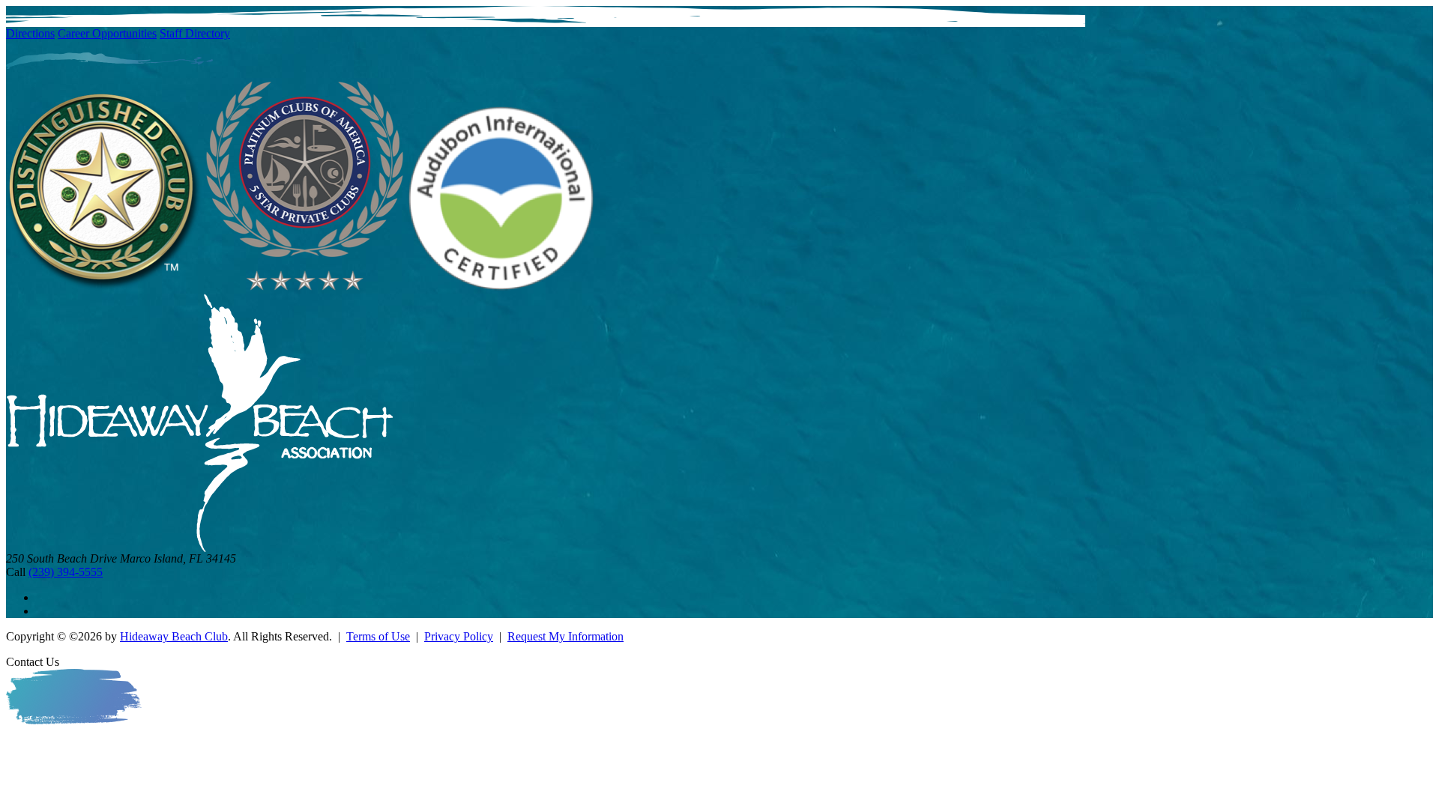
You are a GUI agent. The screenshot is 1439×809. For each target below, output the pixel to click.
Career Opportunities (107, 33)
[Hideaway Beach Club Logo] (199, 548)
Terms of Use (378, 636)
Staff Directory (195, 33)
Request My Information (565, 636)
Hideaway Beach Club (174, 636)
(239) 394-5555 (65, 572)
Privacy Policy (458, 636)
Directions (30, 33)
